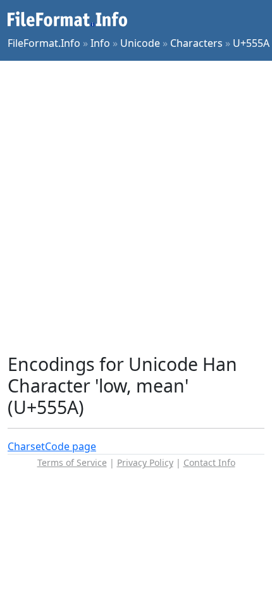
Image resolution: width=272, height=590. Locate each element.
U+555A (251, 43)
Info (100, 43)
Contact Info (209, 462)
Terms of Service (72, 462)
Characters (196, 43)
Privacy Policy (145, 462)
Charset (26, 446)
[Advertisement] (136, 207)
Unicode (140, 43)
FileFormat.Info (44, 43)
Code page (70, 446)
